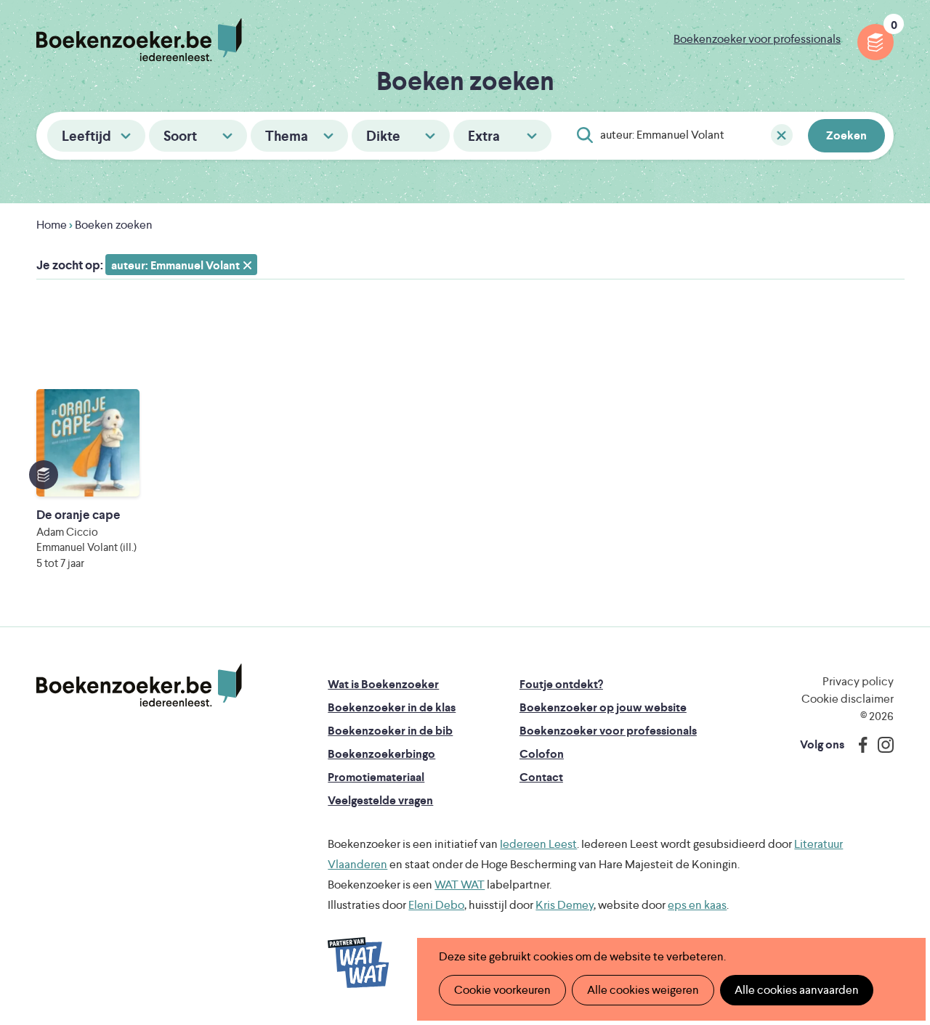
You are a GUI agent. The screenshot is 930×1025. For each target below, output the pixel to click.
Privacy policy (858, 681)
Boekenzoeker (139, 40)
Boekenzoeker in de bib (390, 730)
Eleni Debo (436, 904)
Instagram (881, 745)
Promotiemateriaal (376, 777)
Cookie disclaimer (847, 698)
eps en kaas (697, 904)
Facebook (860, 745)
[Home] (139, 685)
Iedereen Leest (538, 844)
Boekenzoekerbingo (381, 753)
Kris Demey (564, 904)
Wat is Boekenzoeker (383, 684)
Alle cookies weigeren (643, 989)
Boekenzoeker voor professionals (757, 38)
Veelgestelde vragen (380, 800)
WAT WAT (459, 884)
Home (51, 224)
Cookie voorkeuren (502, 989)
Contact (541, 777)
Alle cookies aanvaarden (797, 989)
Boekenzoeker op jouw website (603, 707)
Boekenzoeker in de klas (392, 707)
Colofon (541, 753)
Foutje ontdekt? (561, 684)
